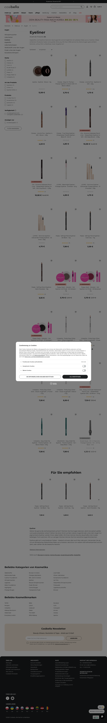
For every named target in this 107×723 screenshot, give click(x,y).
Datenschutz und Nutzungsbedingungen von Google (37, 356)
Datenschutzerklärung (39, 355)
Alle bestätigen (75, 376)
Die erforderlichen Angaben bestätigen (40, 376)
